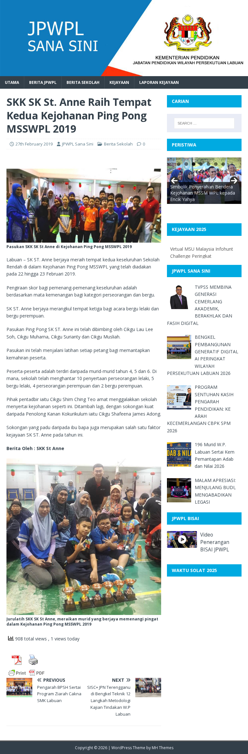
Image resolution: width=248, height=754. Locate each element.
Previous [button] (174, 180)
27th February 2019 (34, 144)
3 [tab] (193, 164)
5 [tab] (208, 164)
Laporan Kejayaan (159, 82)
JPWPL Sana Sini (77, 144)
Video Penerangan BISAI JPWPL (214, 542)
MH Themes (162, 747)
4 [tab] (201, 164)
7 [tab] (223, 164)
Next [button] (234, 180)
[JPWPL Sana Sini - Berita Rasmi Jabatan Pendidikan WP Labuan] (124, 72)
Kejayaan (119, 82)
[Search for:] (204, 123)
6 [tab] (216, 164)
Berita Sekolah (83, 82)
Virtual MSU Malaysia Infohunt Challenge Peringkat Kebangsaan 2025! (201, 256)
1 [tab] (179, 164)
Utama (12, 82)
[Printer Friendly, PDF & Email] (26, 672)
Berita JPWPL (43, 82)
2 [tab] (186, 164)
